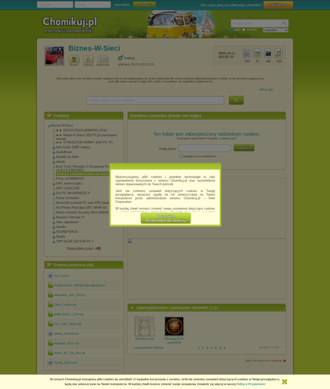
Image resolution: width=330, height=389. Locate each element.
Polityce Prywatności (251, 384)
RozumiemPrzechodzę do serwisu (166, 218)
